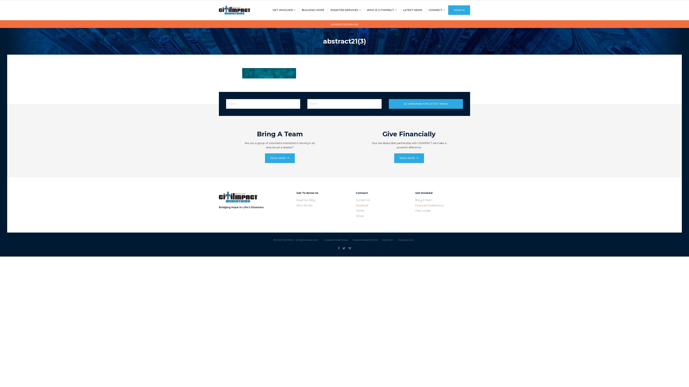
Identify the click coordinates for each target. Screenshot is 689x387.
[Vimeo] (349, 248)
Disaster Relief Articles (365, 239)
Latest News (412, 10)
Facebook (362, 205)
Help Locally (422, 210)
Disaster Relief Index (336, 239)
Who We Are (304, 205)
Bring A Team (423, 200)
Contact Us (363, 200)
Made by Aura (406, 239)
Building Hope (313, 10)
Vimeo (360, 216)
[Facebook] (339, 248)
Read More (278, 158)
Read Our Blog (305, 200)
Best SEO (387, 239)
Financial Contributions (429, 205)
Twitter (360, 210)
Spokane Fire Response (344, 24)
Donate (459, 10)
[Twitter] (343, 248)
